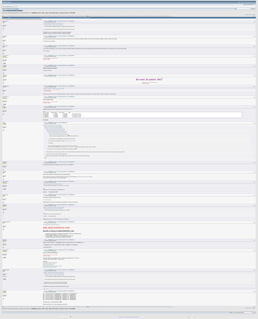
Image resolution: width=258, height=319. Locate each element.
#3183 (254, 46)
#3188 (254, 97)
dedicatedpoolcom (6, 221)
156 (81, 16)
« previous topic (247, 14)
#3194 (254, 195)
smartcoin (5, 269)
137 (50, 16)
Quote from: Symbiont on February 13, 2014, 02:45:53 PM (52, 184)
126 (32, 16)
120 (23, 16)
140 (55, 16)
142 (58, 16)
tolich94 (4, 171)
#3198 (254, 250)
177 (115, 16)
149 (69, 16)
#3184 (254, 56)
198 (149, 16)
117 (18, 16)
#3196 (254, 222)
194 (142, 16)
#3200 (254, 291)
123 (28, 16)
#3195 (254, 205)
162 (91, 16)
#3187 (254, 86)
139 (53, 16)
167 (99, 16)
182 (123, 16)
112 (10, 16)
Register (17, 10)
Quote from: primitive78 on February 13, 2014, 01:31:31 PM (53, 23)
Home (5, 10)
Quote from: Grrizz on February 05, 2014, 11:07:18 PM (55, 130)
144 (61, 16)
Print (254, 306)
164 (94, 16)
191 (138, 16)
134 (45, 16)
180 (120, 16)
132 (42, 16)
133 (44, 16)
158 (84, 16)
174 (110, 16)
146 (65, 16)
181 (121, 16)
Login (14, 10)
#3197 (254, 240)
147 (66, 16)
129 (37, 16)
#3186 (254, 75)
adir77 (4, 106)
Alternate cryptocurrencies (13, 12)
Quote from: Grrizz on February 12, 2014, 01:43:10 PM (52, 125)
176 (113, 16)
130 (39, 16)
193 (141, 16)
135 (47, 16)
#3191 (254, 162)
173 (109, 16)
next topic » (253, 14)
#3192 (254, 172)
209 (167, 16)
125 (31, 16)
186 (130, 16)
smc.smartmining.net (47, 199)
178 (117, 16)
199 (151, 16)
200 (152, 16)
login (13, 6)
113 (12, 16)
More (21, 10)
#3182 (254, 36)
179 (118, 16)
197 (147, 16)
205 (160, 16)
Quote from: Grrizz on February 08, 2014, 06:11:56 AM (54, 127)
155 (79, 16)
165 (96, 16)
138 (52, 16)
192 (139, 16)
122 (26, 16)
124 (29, 16)
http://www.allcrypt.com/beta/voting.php (85, 176)
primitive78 (5, 45)
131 (40, 16)
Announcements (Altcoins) (24, 12)
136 (49, 16)
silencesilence (6, 55)
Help (8, 10)
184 (126, 16)
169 (102, 16)
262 (171, 16)
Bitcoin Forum (4, 12)
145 (63, 16)
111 (9, 16)
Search (11, 10)
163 (92, 16)
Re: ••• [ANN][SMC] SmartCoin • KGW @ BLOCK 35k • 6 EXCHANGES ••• (60, 21)
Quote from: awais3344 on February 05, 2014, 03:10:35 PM (58, 134)
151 (73, 16)
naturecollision (6, 86)
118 (20, 16)
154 (78, 16)
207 (163, 16)
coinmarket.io (5, 21)
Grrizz (4, 122)
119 (21, 16)
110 (7, 16)
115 (15, 16)
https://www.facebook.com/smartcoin (50, 262)
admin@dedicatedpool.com (62, 234)
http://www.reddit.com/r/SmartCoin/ (50, 267)
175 (112, 16)
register (16, 6)
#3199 (254, 270)
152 (74, 16)
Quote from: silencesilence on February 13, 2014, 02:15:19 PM (53, 88)
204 (159, 16)
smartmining (5, 194)
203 (157, 16)
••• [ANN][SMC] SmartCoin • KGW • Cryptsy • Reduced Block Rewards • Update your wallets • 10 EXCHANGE (52, 12)
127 (34, 16)
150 (71, 16)
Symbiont (5, 75)
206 (162, 16)
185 (128, 16)
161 (89, 16)
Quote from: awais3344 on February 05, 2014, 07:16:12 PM (57, 131)
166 (97, 16)
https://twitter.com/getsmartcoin (49, 263)
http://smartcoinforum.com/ (48, 264)
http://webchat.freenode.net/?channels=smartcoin (52, 266)
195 (144, 16)
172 (107, 16)
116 (16, 16)
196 (146, 16)
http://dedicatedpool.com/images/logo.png (51, 224)
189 (134, 16)
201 (154, 16)
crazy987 (4, 65)
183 (125, 16)
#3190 (254, 123)
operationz (5, 36)
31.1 (15, 8)
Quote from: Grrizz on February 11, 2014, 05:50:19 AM (53, 126)
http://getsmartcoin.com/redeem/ (69, 140)
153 (76, 16)
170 (104, 16)
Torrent (17, 8)
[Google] (5, 63)
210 (168, 16)
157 (82, 16)
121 (24, 16)
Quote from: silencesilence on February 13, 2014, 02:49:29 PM (53, 207)
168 (101, 16)
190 (136, 16)
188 (133, 16)
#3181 (254, 21)
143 (60, 16)
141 (57, 16)
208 (165, 16)
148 (68, 16)
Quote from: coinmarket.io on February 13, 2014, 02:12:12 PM (53, 272)
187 (131, 16)
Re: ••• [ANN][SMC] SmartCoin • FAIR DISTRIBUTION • (56, 122)
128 (36, 16)
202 (155, 16)
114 (13, 16)
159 (86, 16)
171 (105, 16)
